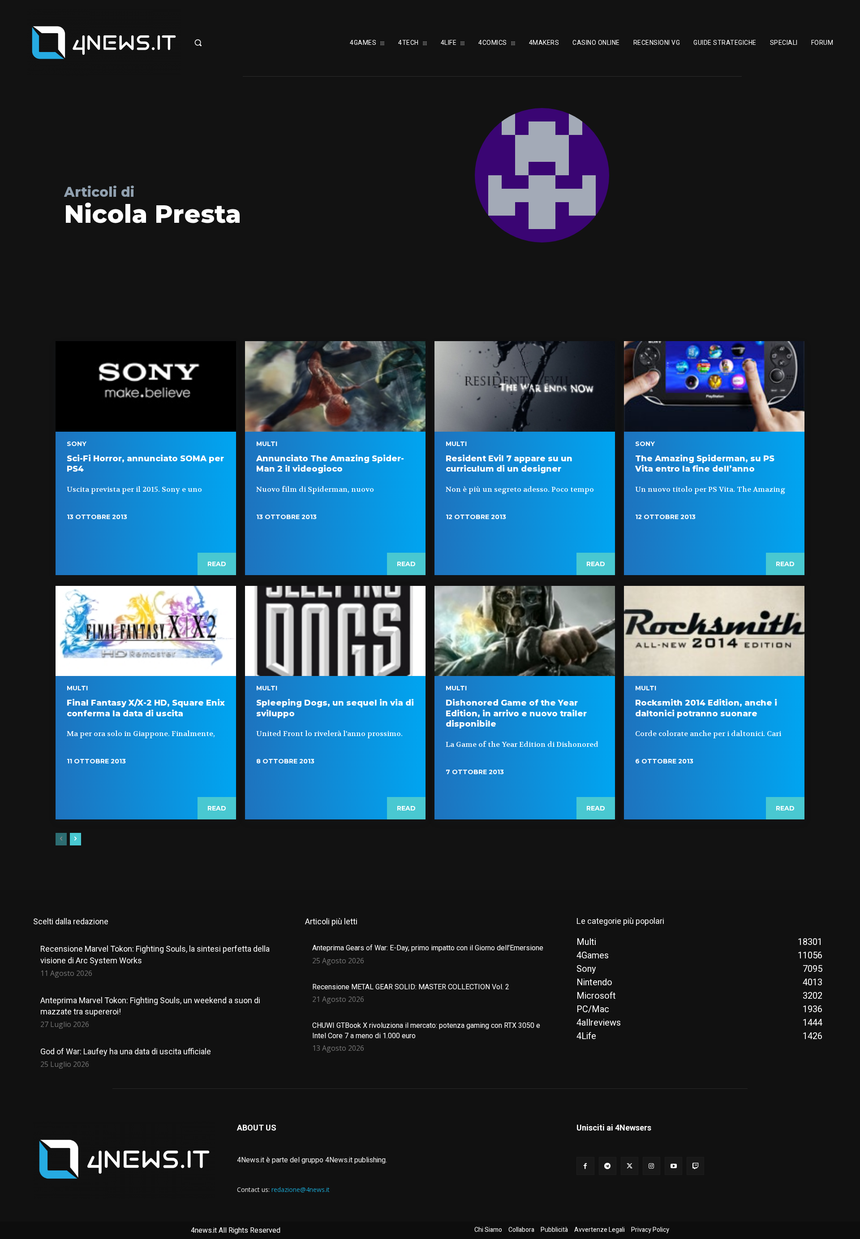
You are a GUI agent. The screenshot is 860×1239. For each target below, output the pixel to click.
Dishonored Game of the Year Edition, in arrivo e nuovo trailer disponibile (516, 713)
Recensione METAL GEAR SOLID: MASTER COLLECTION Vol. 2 (410, 987)
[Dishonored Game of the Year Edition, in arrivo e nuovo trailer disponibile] (524, 631)
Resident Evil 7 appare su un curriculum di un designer (509, 464)
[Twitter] (629, 1165)
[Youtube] (673, 1165)
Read (216, 564)
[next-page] (75, 839)
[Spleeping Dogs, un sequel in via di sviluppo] (335, 631)
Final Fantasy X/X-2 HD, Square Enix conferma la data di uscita (146, 708)
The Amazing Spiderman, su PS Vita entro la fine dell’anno (704, 464)
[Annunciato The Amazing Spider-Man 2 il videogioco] (335, 386)
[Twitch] (695, 1165)
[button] (226, 43)
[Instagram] (651, 1165)
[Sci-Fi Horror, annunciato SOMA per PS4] (146, 386)
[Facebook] (585, 1165)
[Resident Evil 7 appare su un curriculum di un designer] (524, 386)
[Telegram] (607, 1165)
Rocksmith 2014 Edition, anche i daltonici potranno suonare (706, 708)
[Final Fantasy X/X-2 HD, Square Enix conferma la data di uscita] (146, 631)
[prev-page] (61, 839)
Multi (266, 444)
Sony (76, 444)
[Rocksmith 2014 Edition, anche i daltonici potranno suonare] (714, 631)
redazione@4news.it (300, 1189)
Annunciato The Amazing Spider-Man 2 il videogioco (330, 464)
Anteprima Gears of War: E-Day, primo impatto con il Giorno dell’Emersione (427, 948)
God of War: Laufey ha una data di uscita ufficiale (125, 1051)
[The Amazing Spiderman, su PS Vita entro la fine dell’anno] (714, 386)
